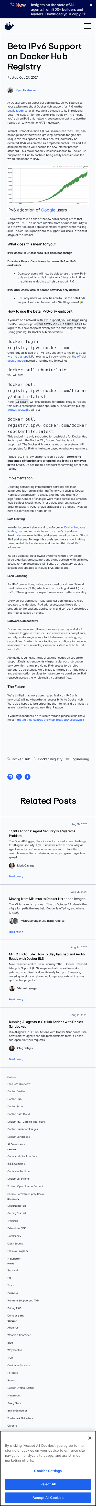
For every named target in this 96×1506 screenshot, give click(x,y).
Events (11, 1380)
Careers (12, 1425)
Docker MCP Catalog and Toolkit (26, 1121)
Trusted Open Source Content (25, 1186)
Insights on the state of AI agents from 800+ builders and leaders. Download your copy (57, 9)
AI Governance (16, 1144)
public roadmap (17, 110)
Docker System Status (20, 1387)
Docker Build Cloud (18, 1114)
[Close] (89, 1438)
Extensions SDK (16, 1228)
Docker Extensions (18, 1178)
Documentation (16, 1205)
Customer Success (18, 1365)
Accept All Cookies (48, 1498)
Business (12, 1293)
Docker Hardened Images (22, 1129)
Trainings (12, 1220)
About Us (12, 1327)
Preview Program (17, 1251)
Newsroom (13, 1395)
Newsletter (14, 1258)
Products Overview (18, 1084)
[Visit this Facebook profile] (27, 776)
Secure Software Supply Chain (25, 1194)
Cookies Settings (48, 1471)
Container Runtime (18, 1171)
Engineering (79, 759)
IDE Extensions (16, 1163)
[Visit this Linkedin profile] (10, 776)
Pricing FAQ (14, 1308)
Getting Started (16, 1213)
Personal (12, 1270)
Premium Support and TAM (23, 1300)
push (21, 356)
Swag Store (14, 1403)
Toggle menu (87, 26)
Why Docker (14, 1350)
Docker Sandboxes (18, 1136)
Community (14, 1236)
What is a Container (19, 1335)
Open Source (15, 1243)
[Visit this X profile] (19, 776)
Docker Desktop (16, 1091)
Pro (9, 1277)
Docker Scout (15, 1106)
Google (48, 209)
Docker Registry (50, 759)
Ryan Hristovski (26, 90)
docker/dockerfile (18, 409)
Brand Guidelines (17, 1410)
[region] (48, 1468)
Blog (10, 1342)
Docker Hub (21, 759)
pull (27, 356)
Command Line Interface (22, 1156)
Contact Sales (15, 1315)
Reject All (48, 1484)
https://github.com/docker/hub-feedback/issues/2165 (49, 719)
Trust (10, 1357)
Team (10, 1285)
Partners (12, 1372)
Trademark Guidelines (20, 1418)
